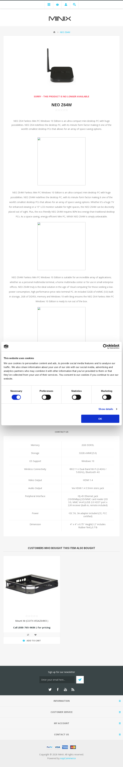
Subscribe (80, 679)
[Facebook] (57, 689)
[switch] (46, 397)
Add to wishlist (35, 634)
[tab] (61, 432)
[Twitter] (50, 689)
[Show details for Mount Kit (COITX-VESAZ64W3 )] (31, 584)
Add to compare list (28, 634)
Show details (105, 409)
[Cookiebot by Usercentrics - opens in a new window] (105, 346)
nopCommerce (68, 758)
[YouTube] (65, 689)
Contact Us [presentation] (61, 431)
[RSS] (73, 689)
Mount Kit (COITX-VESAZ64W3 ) (31, 620)
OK (100, 418)
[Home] (54, 32)
